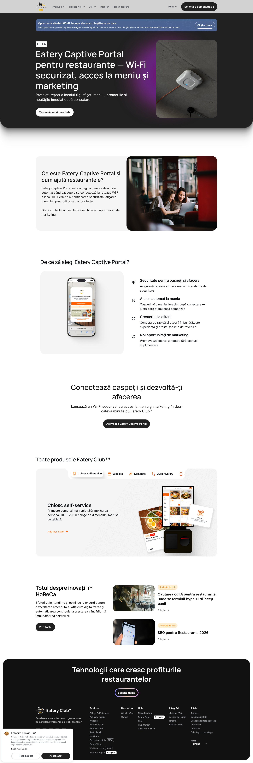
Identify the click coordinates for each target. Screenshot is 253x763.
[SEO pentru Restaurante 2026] (134, 632)
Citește (162, 610)
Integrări (104, 6)
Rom (171, 6)
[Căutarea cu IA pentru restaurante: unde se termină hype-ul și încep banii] (134, 598)
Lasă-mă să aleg (19, 749)
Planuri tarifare (121, 6)
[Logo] (41, 6)
